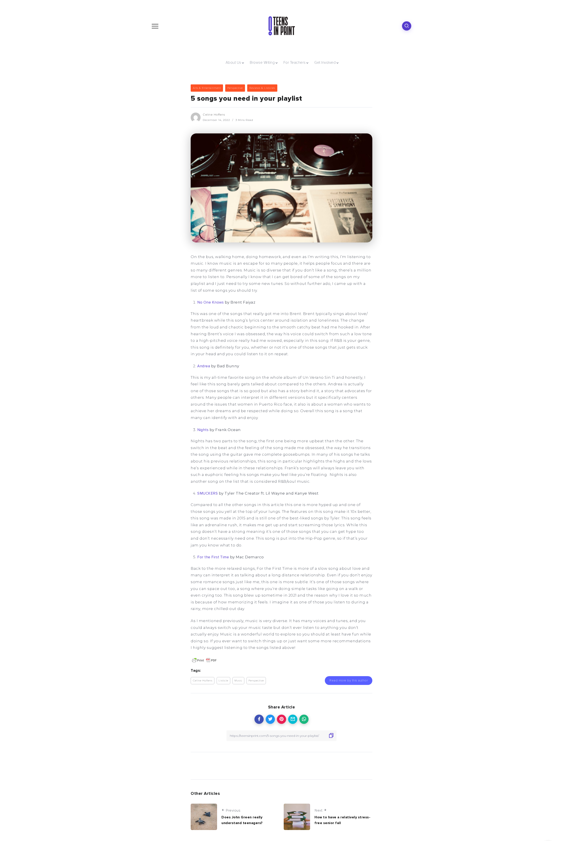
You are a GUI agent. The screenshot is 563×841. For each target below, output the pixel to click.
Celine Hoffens (214, 115)
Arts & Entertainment (207, 88)
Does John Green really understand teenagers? (242, 820)
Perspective (235, 88)
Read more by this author (348, 680)
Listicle (223, 680)
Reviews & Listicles (262, 88)
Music (238, 680)
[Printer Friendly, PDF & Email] (204, 660)
